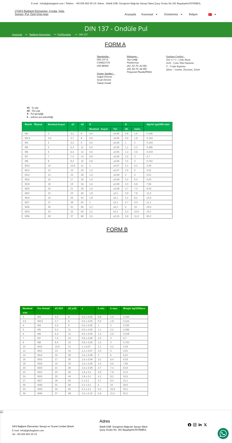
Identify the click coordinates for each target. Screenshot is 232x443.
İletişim (193, 14)
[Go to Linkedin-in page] (200, 425)
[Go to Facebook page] (189, 425)
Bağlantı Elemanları (40, 34)
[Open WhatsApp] (223, 433)
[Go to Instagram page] (195, 425)
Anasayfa (130, 14)
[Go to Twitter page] (205, 425)
